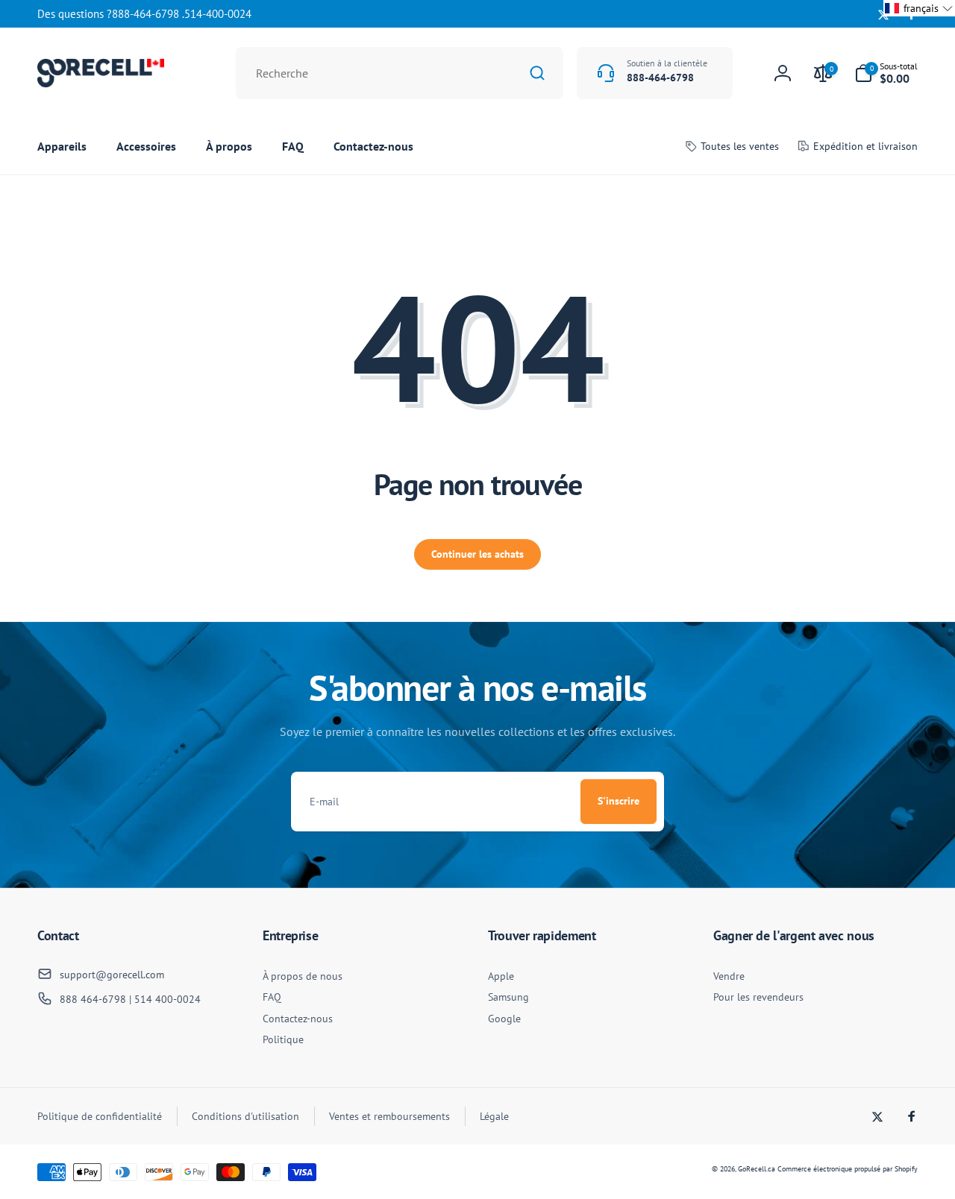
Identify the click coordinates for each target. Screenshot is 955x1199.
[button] (886, 73)
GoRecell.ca (756, 1169)
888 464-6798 (93, 999)
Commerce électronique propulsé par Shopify (847, 1169)
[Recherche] (537, 73)
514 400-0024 (167, 999)
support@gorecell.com (112, 974)
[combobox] (399, 73)
